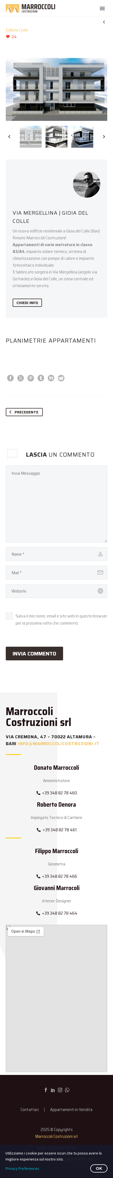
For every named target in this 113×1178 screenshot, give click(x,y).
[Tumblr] (41, 378)
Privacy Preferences (22, 1168)
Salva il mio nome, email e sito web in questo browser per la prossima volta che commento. (61, 619)
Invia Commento (34, 653)
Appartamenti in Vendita (71, 1110)
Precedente (26, 412)
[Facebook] (10, 378)
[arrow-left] (9, 137)
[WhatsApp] (67, 1090)
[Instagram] (60, 1090)
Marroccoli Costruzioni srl (56, 1136)
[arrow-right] (103, 137)
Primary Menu (102, 8)
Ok (99, 1168)
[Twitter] (20, 378)
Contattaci (30, 1110)
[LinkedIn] (51, 378)
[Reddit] (61, 378)
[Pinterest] (30, 378)
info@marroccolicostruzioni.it (59, 743)
